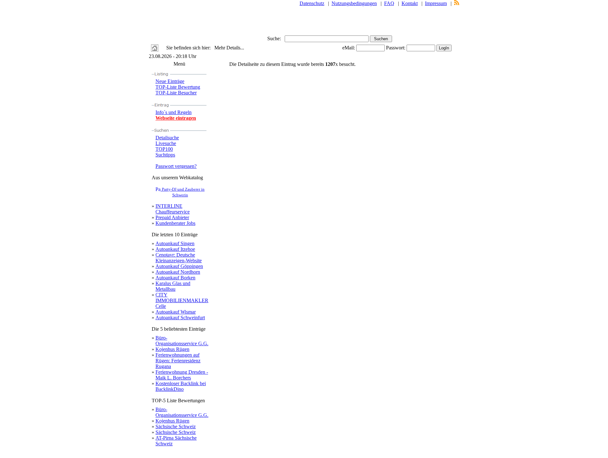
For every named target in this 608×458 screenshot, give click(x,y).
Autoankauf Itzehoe (175, 249)
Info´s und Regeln (173, 112)
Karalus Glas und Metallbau (172, 286)
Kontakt (410, 3)
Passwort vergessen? (176, 166)
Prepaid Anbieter (172, 217)
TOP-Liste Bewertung (177, 87)
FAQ (389, 3)
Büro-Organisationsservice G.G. (181, 340)
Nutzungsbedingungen (354, 3)
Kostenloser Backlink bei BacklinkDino (180, 386)
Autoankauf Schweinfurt (180, 317)
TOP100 (164, 149)
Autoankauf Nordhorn (177, 272)
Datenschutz (312, 3)
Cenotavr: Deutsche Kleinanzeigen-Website (178, 257)
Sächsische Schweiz (175, 426)
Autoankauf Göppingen (179, 266)
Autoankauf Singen (174, 243)
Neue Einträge (169, 81)
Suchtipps (165, 154)
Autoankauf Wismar (175, 312)
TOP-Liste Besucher (176, 92)
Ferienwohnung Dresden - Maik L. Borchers (181, 374)
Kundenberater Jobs (175, 223)
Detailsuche (167, 137)
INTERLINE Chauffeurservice (172, 208)
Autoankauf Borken (175, 277)
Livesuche (165, 143)
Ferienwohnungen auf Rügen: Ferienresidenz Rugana (177, 360)
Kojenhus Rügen (172, 349)
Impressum (436, 3)
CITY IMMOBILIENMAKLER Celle (181, 300)
